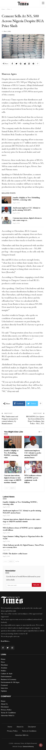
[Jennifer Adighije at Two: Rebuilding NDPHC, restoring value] (6, 200)
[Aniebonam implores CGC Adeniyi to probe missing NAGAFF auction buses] (6, 210)
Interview (4, 688)
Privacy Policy (6, 710)
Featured (4, 685)
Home (3, 659)
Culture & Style (6, 673)
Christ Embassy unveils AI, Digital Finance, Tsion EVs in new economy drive (23, 546)
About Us (4, 704)
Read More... (5, 641)
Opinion (4, 691)
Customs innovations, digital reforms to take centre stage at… (27, 219)
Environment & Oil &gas (10, 682)
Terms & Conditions (8, 713)
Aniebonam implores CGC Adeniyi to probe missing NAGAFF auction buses (22, 511)
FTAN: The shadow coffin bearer (15, 553)
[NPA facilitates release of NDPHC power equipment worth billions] (33, 467)
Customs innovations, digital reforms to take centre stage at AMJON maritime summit (21, 520)
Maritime (4, 665)
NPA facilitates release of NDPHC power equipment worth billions (22, 529)
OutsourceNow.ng (28, 746)
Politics (3, 671)
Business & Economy (8, 679)
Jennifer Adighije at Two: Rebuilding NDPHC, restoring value (26, 198)
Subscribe (36, 585)
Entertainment (6, 676)
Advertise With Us (7, 715)
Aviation (4, 668)
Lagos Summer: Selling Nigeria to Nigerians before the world (23, 537)
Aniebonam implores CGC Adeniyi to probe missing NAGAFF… (26, 209)
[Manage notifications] (41, 745)
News (6, 436)
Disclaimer (5, 707)
